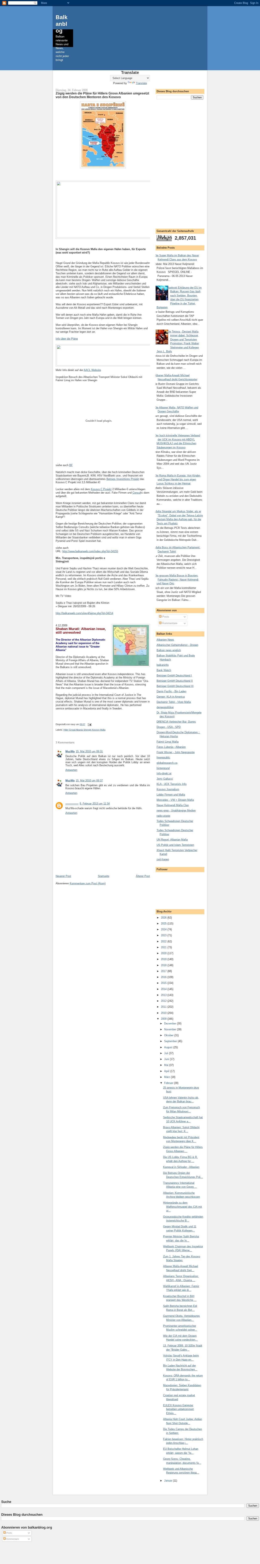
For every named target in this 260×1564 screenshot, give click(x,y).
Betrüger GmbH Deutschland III (175, 686)
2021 (164, 947)
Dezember (170, 1023)
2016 (164, 977)
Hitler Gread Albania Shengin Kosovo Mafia (84, 730)
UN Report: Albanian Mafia (172, 839)
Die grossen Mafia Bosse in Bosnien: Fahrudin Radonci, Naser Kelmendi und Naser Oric (176, 579)
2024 (164, 929)
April (167, 1071)
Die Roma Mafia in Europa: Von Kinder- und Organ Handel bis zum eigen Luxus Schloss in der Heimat (178, 479)
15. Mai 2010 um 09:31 (89, 751)
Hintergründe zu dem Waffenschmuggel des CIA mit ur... (182, 1206)
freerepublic (163, 757)
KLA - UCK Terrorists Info (171, 784)
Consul (136, 492)
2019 (164, 959)
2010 (164, 1012)
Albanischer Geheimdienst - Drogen (177, 644)
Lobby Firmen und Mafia (171, 794)
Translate (141, 83)
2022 (164, 941)
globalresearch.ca (167, 762)
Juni (167, 1059)
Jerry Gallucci (165, 778)
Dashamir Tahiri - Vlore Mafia (174, 702)
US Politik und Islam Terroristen (175, 844)
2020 (164, 953)
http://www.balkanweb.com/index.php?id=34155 (90, 551)
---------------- (71, 803)
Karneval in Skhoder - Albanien (181, 1167)
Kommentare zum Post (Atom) (88, 883)
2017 (164, 971)
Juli (166, 1053)
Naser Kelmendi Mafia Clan (173, 805)
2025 (164, 923)
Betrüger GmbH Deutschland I (174, 675)
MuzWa (70, 751)
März (167, 1077)
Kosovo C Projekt (101, 489)
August (168, 1047)
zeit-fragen (163, 859)
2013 (164, 995)
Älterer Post (143, 876)
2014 (164, 989)
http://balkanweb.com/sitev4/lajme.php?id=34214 (84, 613)
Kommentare (169, 623)
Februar (169, 1082)
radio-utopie (163, 815)
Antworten (71, 770)
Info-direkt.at (164, 773)
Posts (165, 616)
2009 (164, 1018)
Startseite (103, 876)
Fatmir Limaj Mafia (168, 741)
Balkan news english (169, 650)
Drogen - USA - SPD (169, 727)
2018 (164, 965)
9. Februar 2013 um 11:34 (95, 803)
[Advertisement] (180, 163)
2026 (164, 917)
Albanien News (165, 639)
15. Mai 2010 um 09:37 (89, 780)
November (170, 1029)
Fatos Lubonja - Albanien (171, 747)
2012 (164, 1000)
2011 (164, 1006)
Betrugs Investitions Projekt (122, 479)
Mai (166, 1065)
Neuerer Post (63, 876)
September (171, 1041)
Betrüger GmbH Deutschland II (175, 680)
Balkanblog (61, 24)
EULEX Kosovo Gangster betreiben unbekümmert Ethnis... (178, 1409)
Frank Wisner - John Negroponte (176, 752)
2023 (164, 935)
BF (71, 465)
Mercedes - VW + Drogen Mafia (175, 799)
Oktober (169, 1035)
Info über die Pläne (67, 338)
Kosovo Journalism (168, 789)
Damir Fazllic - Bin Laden (171, 691)
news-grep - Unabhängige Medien (176, 810)
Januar (168, 1480)
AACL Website (92, 370)
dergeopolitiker (165, 707)
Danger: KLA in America (171, 696)
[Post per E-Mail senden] (89, 724)
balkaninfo (163, 664)
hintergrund (163, 768)
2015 (164, 982)
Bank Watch (164, 670)
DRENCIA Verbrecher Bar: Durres (176, 721)
